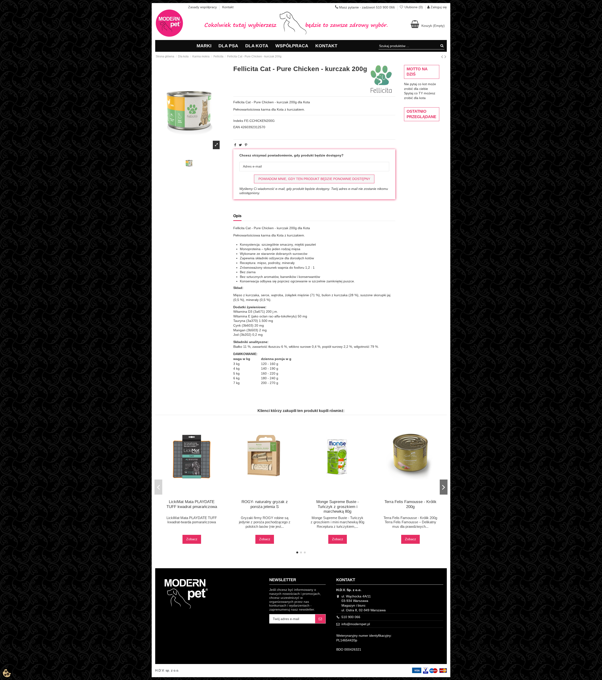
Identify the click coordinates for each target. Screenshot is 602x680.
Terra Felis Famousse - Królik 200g (410, 504)
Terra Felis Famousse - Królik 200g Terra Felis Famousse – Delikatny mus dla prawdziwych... (410, 522)
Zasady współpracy (203, 7)
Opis (237, 216)
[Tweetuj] (240, 145)
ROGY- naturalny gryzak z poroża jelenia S (265, 504)
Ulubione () (414, 7)
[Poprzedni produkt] (442, 56)
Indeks (238, 121)
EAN (236, 127)
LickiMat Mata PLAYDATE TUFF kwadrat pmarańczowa (191, 504)
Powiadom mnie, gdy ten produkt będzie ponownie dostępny (314, 179)
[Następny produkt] (445, 56)
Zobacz (191, 539)
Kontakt (228, 7)
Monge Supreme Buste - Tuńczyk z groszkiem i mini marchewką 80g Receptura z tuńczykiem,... (337, 522)
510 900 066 (350, 617)
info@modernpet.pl (355, 624)
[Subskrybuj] (320, 618)
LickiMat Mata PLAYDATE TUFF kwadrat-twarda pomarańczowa (191, 520)
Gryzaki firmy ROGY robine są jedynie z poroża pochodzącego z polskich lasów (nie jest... (264, 522)
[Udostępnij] (235, 145)
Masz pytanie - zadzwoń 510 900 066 (366, 7)
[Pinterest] (246, 145)
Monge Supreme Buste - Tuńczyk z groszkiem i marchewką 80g (337, 507)
